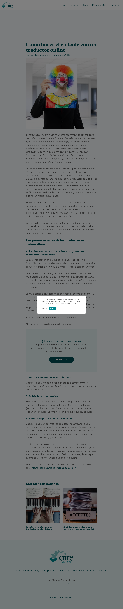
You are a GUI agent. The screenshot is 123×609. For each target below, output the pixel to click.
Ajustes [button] (44, 308)
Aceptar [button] (52, 308)
